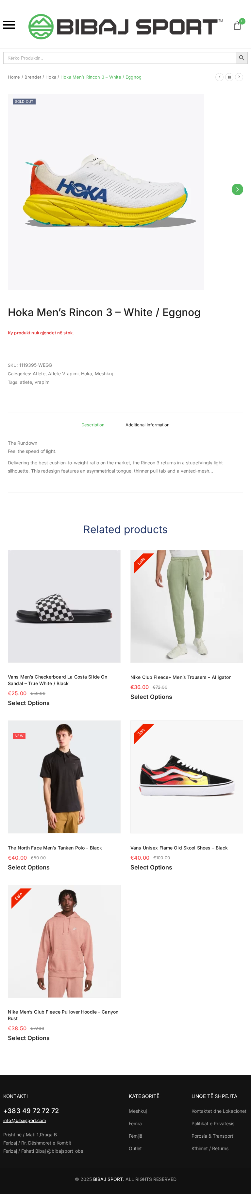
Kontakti (15, 1096)
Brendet (33, 77)
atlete (26, 382)
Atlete (39, 373)
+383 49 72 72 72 (31, 1111)
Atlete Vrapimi (63, 373)
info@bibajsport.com (24, 1120)
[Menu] (12, 25)
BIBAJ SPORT (108, 1179)
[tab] (93, 424)
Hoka (50, 77)
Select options (29, 703)
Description (93, 424)
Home (14, 77)
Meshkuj (104, 373)
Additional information (148, 424)
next (237, 189)
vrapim (42, 382)
